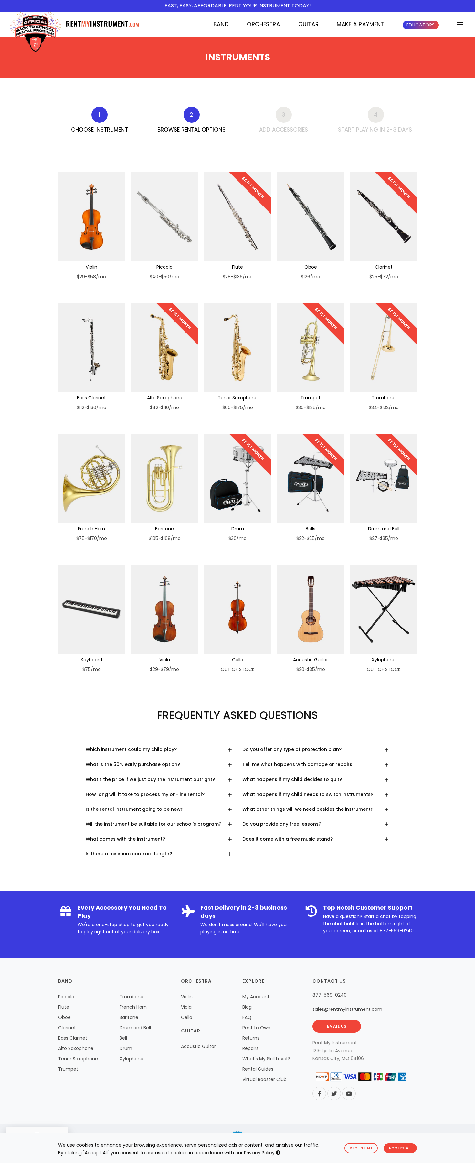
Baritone (164, 528)
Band (221, 24)
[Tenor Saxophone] (237, 347)
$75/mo (91, 669)
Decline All (361, 1148)
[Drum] (237, 478)
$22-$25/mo (310, 538)
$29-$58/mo (91, 276)
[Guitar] (310, 609)
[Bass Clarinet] (91, 347)
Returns (250, 1038)
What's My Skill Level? (266, 1058)
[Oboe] (310, 216)
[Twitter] (334, 1093)
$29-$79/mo (164, 669)
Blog (247, 1007)
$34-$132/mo (384, 407)
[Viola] (164, 609)
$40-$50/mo (164, 276)
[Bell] (310, 478)
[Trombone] (383, 347)
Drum (237, 528)
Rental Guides (257, 1069)
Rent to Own (256, 1027)
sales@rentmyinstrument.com (347, 1009)
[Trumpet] (310, 347)
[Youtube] (349, 1093)
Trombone (384, 398)
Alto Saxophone (164, 398)
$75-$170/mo (91, 538)
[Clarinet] (383, 216)
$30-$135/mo (311, 407)
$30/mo (237, 538)
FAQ (246, 1017)
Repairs (250, 1048)
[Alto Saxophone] (164, 347)
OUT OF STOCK (238, 669)
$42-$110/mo (164, 407)
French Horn (91, 528)
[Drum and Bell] (383, 478)
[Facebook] (319, 1093)
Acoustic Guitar (310, 659)
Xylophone (384, 659)
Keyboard (91, 659)
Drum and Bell (383, 528)
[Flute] (237, 216)
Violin (91, 267)
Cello (237, 659)
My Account (255, 996)
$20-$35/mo (310, 669)
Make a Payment (360, 24)
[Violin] (91, 216)
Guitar (308, 24)
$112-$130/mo (91, 407)
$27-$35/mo (383, 538)
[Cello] (237, 609)
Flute (237, 267)
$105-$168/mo (165, 538)
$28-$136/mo (238, 276)
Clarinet (384, 267)
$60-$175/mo (237, 407)
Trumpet (311, 398)
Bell (123, 1038)
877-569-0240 (397, 930)
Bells (310, 528)
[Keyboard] (91, 609)
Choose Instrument (99, 129)
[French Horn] (91, 478)
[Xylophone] (383, 609)
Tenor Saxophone (238, 398)
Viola (164, 659)
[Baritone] (164, 478)
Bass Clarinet (91, 398)
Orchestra (263, 24)
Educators (420, 25)
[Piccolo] (164, 216)
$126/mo (310, 276)
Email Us (337, 1026)
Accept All (400, 1148)
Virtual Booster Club (264, 1079)
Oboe (310, 267)
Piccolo (164, 267)
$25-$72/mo (383, 276)
